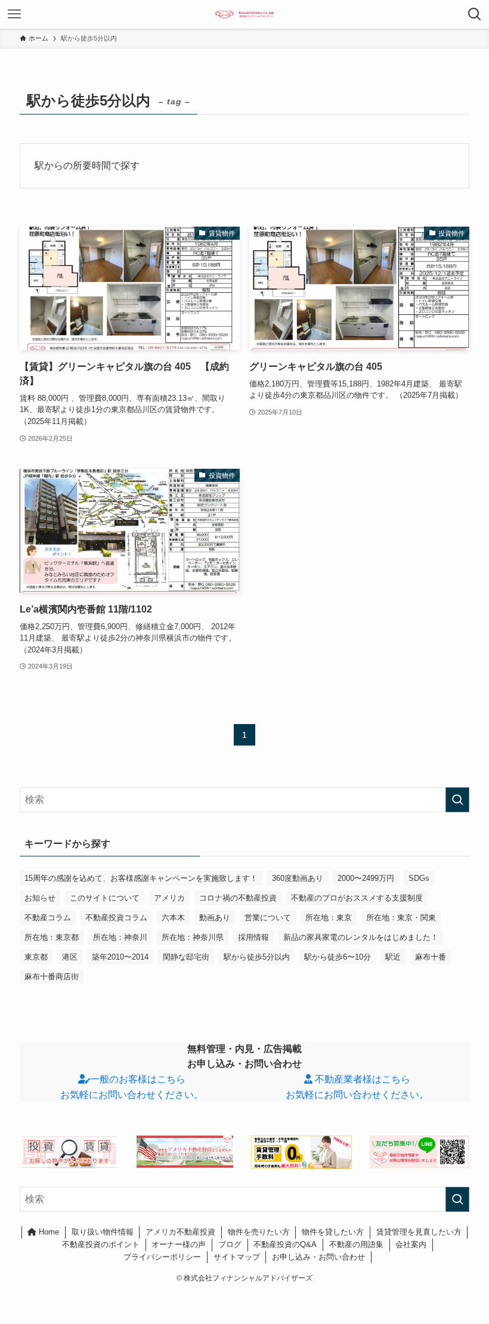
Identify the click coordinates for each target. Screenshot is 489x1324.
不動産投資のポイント (101, 1244)
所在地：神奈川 (120, 937)
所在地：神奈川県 (193, 937)
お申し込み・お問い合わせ (318, 1256)
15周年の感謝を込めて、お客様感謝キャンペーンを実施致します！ (141, 878)
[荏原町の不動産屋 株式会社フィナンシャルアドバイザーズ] (244, 14)
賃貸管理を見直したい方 (419, 1231)
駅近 (393, 956)
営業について (267, 917)
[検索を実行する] (457, 799)
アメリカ (169, 897)
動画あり (214, 917)
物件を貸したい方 (333, 1231)
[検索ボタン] (474, 14)
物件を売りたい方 (259, 1231)
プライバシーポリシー (162, 1256)
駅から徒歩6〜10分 (337, 956)
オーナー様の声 (178, 1244)
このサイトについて (105, 897)
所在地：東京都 (51, 937)
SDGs (418, 878)
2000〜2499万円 (366, 878)
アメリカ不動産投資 (180, 1231)
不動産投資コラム (116, 917)
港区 (70, 956)
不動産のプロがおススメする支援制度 (357, 897)
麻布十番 (430, 956)
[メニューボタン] (14, 14)
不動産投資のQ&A (285, 1244)
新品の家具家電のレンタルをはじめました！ (360, 937)
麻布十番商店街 (51, 976)
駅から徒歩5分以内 (257, 956)
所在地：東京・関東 (401, 917)
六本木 (173, 917)
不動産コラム (47, 917)
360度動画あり (297, 878)
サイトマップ (236, 1256)
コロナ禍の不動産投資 (238, 897)
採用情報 (253, 937)
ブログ (230, 1244)
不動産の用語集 (356, 1244)
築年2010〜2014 (120, 956)
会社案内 (410, 1244)
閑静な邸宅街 (186, 956)
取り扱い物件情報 (103, 1231)
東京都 (36, 956)
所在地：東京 (328, 917)
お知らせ (39, 897)
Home (47, 1231)
